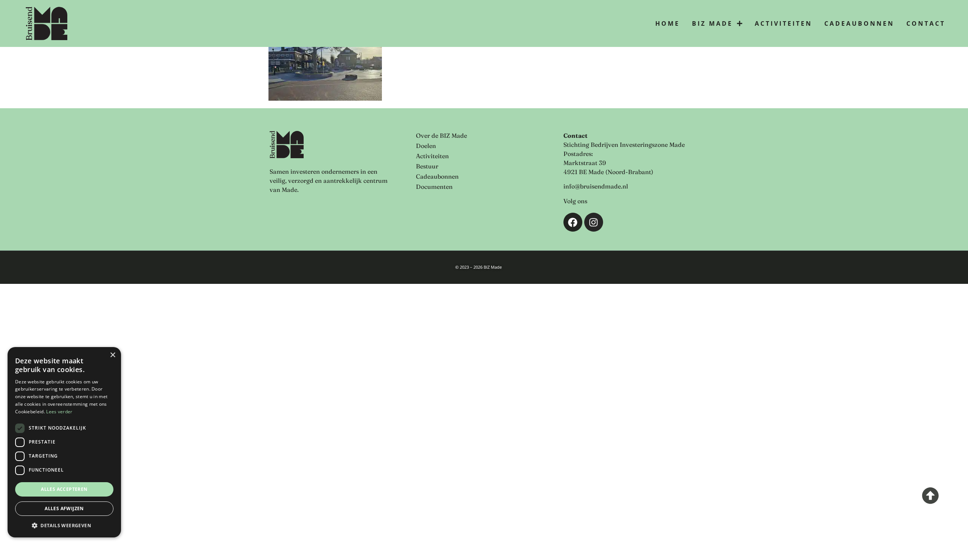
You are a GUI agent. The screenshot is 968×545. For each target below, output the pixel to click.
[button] (64, 525)
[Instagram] (593, 222)
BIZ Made (712, 23)
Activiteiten (783, 23)
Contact (925, 23)
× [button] (112, 355)
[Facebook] (572, 222)
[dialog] (64, 442)
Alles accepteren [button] (64, 489)
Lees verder (59, 411)
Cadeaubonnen (859, 23)
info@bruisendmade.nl (595, 186)
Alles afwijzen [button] (64, 508)
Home (667, 23)
